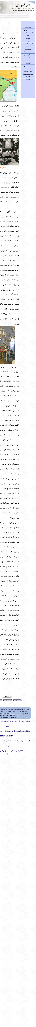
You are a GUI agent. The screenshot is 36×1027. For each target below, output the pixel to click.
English (28, 77)
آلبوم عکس (28, 63)
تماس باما (28, 68)
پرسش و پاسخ (28, 71)
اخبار (28, 35)
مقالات (28, 38)
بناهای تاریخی (28, 49)
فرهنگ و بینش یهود (28, 32)
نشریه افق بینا (28, 52)
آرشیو (27, 60)
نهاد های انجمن (28, 66)
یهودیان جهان (28, 57)
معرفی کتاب (28, 46)
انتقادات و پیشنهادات (28, 74)
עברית (28, 79)
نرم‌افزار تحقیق (28, 54)
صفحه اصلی (28, 27)
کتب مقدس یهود (28, 30)
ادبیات (28, 41)
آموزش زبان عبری (28, 43)
